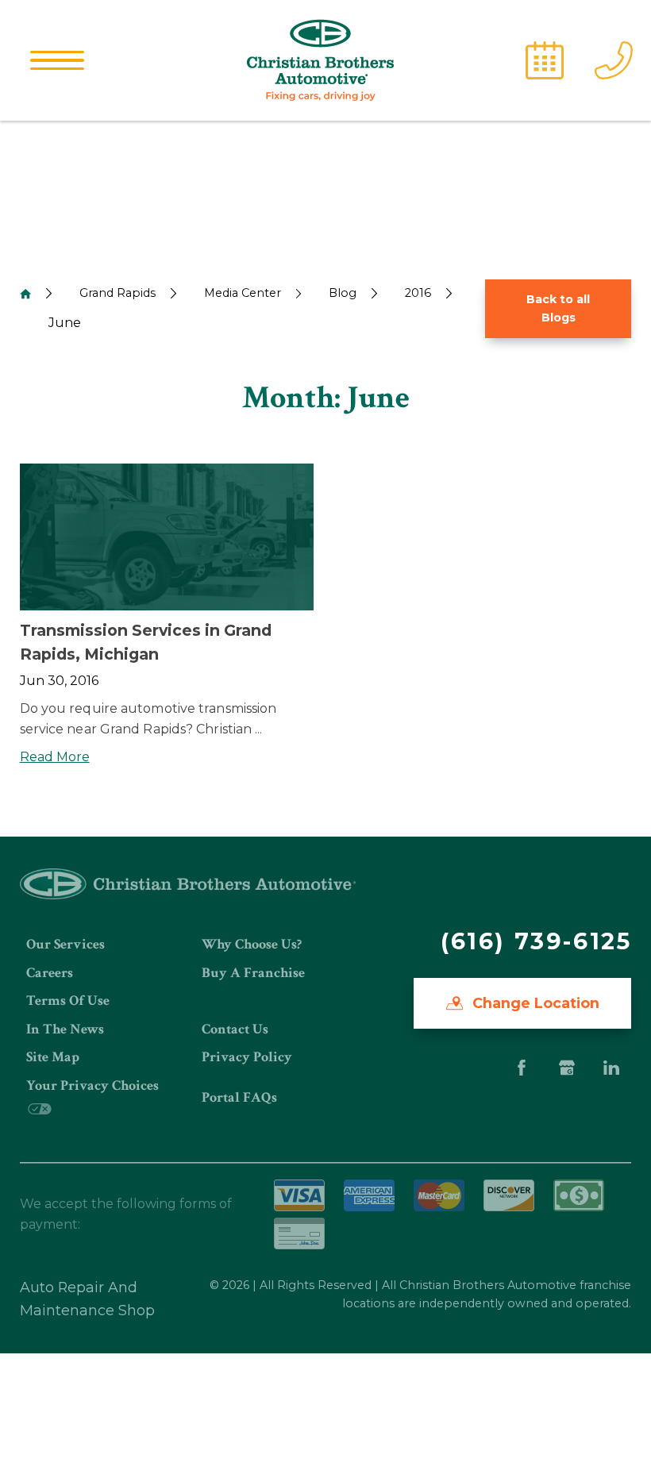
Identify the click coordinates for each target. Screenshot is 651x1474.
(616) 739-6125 (536, 941)
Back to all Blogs (558, 308)
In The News (65, 1029)
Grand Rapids (117, 293)
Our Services (65, 944)
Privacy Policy (247, 1057)
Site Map (52, 1057)
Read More (55, 756)
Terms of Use (68, 1000)
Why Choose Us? (252, 944)
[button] (57, 60)
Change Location (533, 1003)
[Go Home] (25, 293)
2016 (418, 293)
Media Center (242, 293)
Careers (49, 973)
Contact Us (235, 1029)
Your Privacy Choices (92, 1085)
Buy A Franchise (253, 973)
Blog (342, 293)
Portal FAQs (239, 1097)
